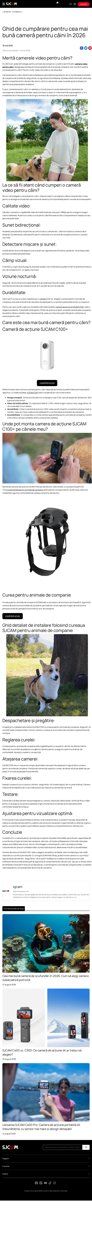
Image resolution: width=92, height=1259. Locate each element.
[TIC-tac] (50, 1183)
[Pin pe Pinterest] (90, 48)
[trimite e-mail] (86, 1147)
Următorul (16, 11)
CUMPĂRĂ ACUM (47, 383)
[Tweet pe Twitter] (86, 48)
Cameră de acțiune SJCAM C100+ (69, 307)
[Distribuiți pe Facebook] (81, 48)
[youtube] (45, 1183)
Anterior (7, 11)
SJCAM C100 (32, 392)
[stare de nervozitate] (40, 1183)
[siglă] (11, 3)
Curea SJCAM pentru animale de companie (24, 489)
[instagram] (54, 1183)
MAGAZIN (83, 4)
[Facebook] (36, 1183)
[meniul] (3, 4)
